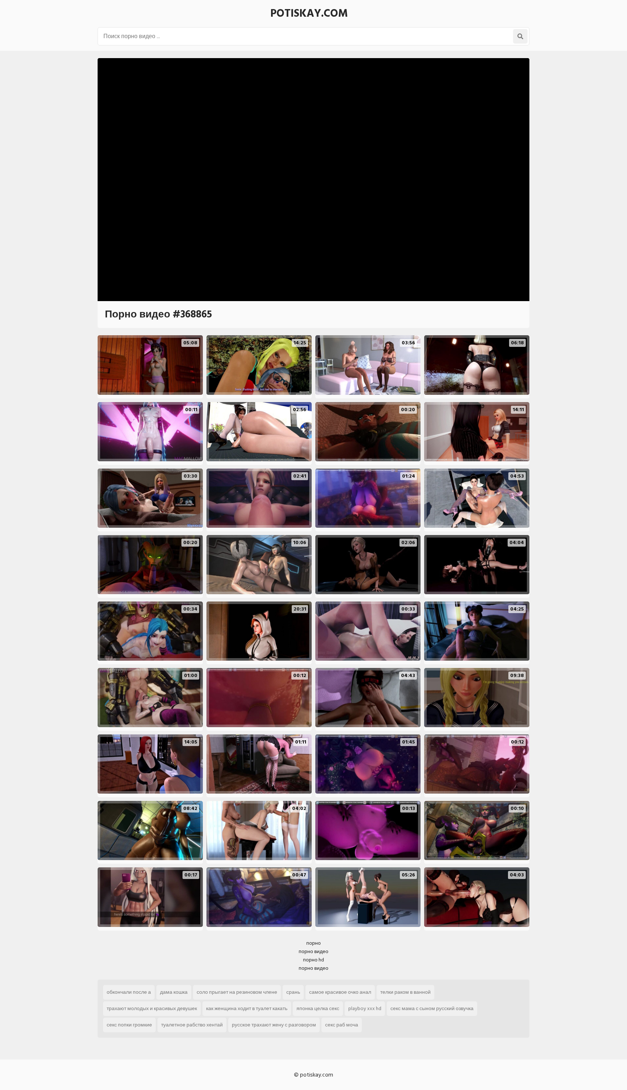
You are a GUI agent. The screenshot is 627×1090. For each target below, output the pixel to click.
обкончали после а (129, 992)
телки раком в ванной (405, 992)
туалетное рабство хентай (192, 1025)
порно (313, 943)
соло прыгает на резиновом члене (237, 992)
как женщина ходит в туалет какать (246, 1008)
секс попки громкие (129, 1025)
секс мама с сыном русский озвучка (432, 1008)
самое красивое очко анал (340, 992)
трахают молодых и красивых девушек (152, 1008)
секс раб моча (341, 1025)
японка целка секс (317, 1008)
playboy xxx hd (364, 1008)
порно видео (313, 951)
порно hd (313, 960)
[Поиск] (520, 36)
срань (293, 992)
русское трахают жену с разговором (274, 1025)
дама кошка (174, 992)
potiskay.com (309, 13)
